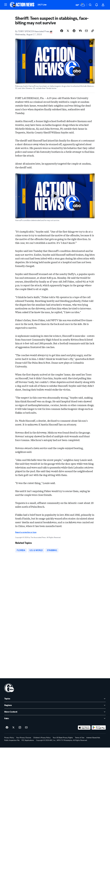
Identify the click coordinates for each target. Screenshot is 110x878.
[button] (5, 4)
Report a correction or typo (25, 532)
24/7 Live (42, 4)
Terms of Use (79, 737)
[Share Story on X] (68, 30)
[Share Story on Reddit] (74, 30)
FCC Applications (28, 740)
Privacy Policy (9, 737)
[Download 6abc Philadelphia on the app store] (84, 727)
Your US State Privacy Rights (63, 737)
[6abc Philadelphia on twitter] (13, 727)
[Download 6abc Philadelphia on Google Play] (99, 727)
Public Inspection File (11, 740)
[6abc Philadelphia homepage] (22, 5)
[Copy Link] (92, 30)
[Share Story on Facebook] (61, 30)
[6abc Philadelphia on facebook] (7, 727)
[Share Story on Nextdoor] (80, 30)
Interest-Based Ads (93, 737)
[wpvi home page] (9, 688)
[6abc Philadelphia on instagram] (20, 727)
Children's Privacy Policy (42, 737)
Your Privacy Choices (23, 737)
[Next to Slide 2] (90, 61)
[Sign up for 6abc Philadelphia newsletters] (26, 727)
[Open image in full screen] (91, 42)
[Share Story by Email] (86, 30)
